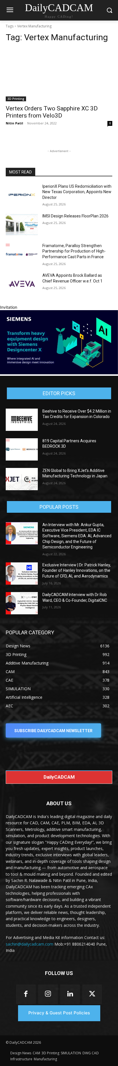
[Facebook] (26, 994)
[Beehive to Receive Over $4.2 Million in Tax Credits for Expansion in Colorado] (22, 420)
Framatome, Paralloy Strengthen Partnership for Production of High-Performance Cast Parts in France (74, 251)
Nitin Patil (14, 123)
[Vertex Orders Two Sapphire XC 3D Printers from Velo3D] (59, 74)
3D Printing (15, 99)
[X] (92, 994)
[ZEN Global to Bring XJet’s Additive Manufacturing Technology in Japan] (22, 479)
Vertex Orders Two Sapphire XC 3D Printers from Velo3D (52, 112)
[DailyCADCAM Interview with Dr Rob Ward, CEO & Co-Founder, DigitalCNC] (22, 603)
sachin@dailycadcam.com (29, 944)
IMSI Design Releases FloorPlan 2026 (75, 216)
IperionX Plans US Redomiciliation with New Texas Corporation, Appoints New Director (76, 192)
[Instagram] (48, 994)
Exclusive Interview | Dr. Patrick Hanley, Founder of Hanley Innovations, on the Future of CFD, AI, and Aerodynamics (76, 570)
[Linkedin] (70, 994)
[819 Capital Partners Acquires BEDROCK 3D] (22, 449)
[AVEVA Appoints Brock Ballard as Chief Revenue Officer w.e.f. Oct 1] (22, 284)
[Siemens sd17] (59, 372)
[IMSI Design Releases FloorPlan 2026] (22, 224)
